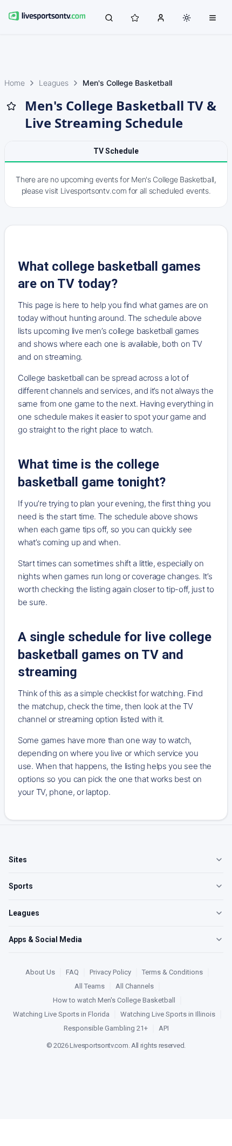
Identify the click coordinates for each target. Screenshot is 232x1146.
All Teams (89, 986)
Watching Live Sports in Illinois (167, 1014)
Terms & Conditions (172, 972)
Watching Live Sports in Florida (61, 1014)
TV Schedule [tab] (116, 151)
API (164, 1028)
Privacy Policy (110, 972)
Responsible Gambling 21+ (106, 1028)
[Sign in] (161, 17)
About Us (40, 972)
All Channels (134, 986)
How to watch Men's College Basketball (114, 1000)
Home (14, 82)
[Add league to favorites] (11, 106)
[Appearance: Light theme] (186, 17)
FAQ (72, 972)
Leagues (54, 82)
